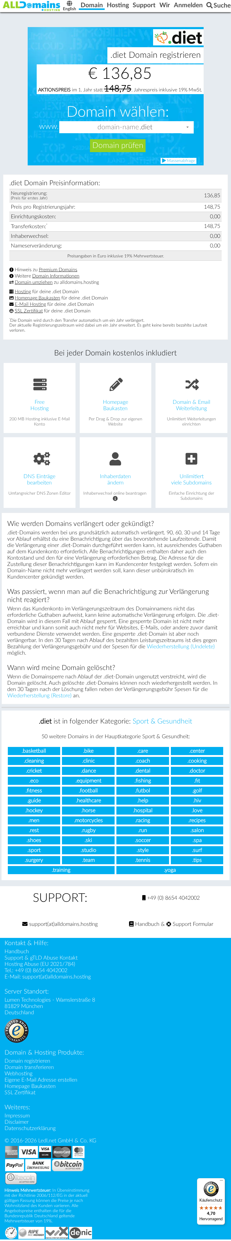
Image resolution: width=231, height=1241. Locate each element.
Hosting (23, 291)
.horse (88, 810)
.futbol (142, 790)
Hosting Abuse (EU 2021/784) (40, 964)
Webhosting (18, 1073)
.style (143, 850)
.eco (33, 780)
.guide (34, 800)
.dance (88, 770)
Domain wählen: (117, 112)
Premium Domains (58, 269)
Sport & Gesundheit (162, 721)
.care (142, 751)
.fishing (142, 780)
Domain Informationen (55, 276)
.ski (88, 840)
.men (33, 820)
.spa (197, 840)
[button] (188, 127)
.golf (197, 790)
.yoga (170, 870)
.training (61, 870)
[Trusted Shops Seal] (17, 1030)
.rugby (88, 830)
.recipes (197, 820)
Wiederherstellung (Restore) (39, 695)
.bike (88, 751)
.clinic (88, 760)
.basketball (34, 751)
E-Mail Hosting (30, 304)
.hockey (34, 810)
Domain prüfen (117, 145)
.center (197, 751)
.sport (34, 850)
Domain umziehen (34, 282)
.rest (34, 830)
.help (142, 800)
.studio (88, 850)
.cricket (34, 770)
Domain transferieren (29, 1067)
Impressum (17, 1115)
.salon (197, 830)
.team (88, 860)
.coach (142, 760)
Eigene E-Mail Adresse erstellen (41, 1080)
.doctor (197, 770)
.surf (197, 850)
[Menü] (221, 1181)
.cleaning (34, 760)
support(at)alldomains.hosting (63, 924)
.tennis (142, 860)
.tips (197, 860)
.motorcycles (88, 820)
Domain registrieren (27, 1061)
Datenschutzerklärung (30, 1128)
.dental (142, 770)
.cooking (197, 760)
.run (142, 830)
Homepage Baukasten (37, 298)
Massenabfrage (180, 161)
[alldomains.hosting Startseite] (32, 6)
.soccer (143, 840)
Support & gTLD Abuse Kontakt (41, 957)
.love (197, 810)
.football (88, 790)
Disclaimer (17, 1122)
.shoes (33, 840)
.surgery (34, 860)
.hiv (197, 800)
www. (49, 127)
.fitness (34, 790)
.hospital (142, 810)
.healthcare (88, 800)
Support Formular (192, 924)
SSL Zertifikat (29, 311)
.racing (142, 820)
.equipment (88, 780)
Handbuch (146, 924)
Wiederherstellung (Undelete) (181, 646)
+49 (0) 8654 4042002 (173, 898)
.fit (197, 780)
